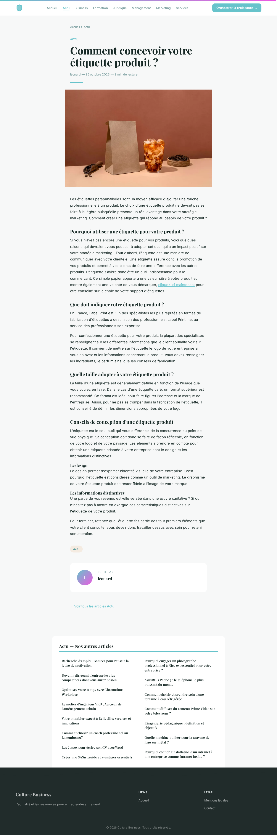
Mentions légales (216, 800)
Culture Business (34, 794)
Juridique (120, 8)
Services (182, 8)
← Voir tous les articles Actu (92, 606)
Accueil (52, 8)
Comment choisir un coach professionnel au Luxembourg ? (95, 735)
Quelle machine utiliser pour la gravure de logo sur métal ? (177, 739)
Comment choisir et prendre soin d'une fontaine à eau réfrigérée (174, 696)
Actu (66, 8)
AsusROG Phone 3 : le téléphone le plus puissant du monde (174, 682)
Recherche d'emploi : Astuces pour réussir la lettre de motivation (95, 663)
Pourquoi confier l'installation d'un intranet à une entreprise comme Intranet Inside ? (179, 754)
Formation (100, 8)
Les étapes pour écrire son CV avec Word (92, 747)
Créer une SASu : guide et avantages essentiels (97, 757)
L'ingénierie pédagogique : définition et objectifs (174, 725)
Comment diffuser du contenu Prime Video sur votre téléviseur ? (180, 711)
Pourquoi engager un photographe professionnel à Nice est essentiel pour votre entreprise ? (178, 665)
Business (81, 8)
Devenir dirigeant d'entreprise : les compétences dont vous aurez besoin (89, 677)
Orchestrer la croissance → (236, 8)
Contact (210, 808)
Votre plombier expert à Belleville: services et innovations (96, 720)
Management (141, 8)
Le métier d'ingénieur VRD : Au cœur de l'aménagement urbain (92, 706)
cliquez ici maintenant (176, 285)
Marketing (163, 8)
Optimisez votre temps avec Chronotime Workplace (92, 691)
